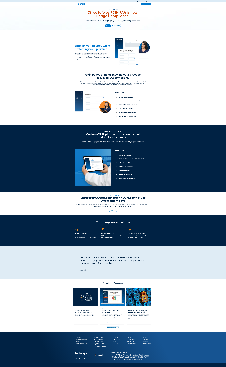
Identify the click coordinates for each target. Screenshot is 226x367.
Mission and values (116, 339)
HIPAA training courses (126, 108)
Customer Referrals (147, 345)
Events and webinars (147, 343)
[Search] (150, 1)
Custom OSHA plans (125, 156)
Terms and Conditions (93, 364)
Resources (127, 4)
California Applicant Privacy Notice (133, 364)
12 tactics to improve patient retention (99, 344)
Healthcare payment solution (81, 339)
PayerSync (78, 341)
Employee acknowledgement (127, 112)
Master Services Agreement (82, 364)
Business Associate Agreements (128, 105)
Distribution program (131, 339)
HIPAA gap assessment (98, 339)
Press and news (116, 343)
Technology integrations (131, 343)
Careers (114, 345)
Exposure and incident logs (127, 178)
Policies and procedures (126, 97)
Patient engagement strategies (100, 346)
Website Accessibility (103, 364)
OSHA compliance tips (98, 341)
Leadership (115, 341)
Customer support (144, 1)
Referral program (130, 341)
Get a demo (117, 25)
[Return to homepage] (80, 4)
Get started (113, 210)
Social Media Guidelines (120, 364)
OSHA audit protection (125, 174)
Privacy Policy (111, 364)
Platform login (135, 1)
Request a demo (146, 4)
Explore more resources (113, 327)
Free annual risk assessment (127, 116)
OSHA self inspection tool (126, 167)
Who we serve (114, 4)
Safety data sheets (124, 170)
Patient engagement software (81, 343)
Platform (106, 4)
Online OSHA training (125, 163)
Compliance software (80, 345)
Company (135, 4)
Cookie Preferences (145, 364)
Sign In (108, 25)
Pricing (121, 4)
